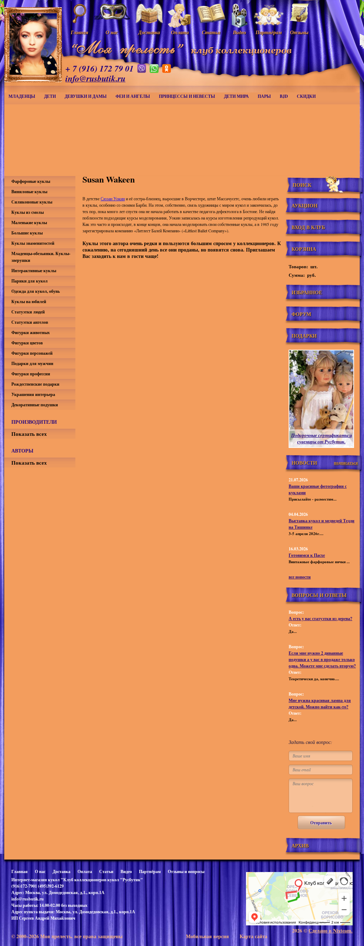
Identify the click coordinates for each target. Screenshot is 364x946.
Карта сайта (253, 936)
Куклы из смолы (27, 212)
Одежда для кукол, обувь (35, 291)
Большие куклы (27, 233)
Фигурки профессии (30, 374)
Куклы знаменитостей (32, 243)
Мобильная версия (207, 936)
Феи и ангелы (133, 96)
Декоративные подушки (34, 405)
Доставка (61, 871)
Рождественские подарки (35, 384)
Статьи (106, 871)
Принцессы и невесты (187, 96)
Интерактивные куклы (33, 271)
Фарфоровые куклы (30, 181)
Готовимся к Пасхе (307, 555)
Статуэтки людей (28, 312)
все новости (300, 577)
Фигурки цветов (27, 343)
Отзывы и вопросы (186, 871)
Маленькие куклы (29, 223)
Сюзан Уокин (113, 198)
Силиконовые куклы (31, 202)
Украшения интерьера (33, 394)
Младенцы (22, 96)
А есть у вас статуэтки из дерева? (320, 618)
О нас (40, 871)
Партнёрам (150, 871)
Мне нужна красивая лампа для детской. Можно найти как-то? (320, 703)
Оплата (84, 871)
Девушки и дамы (86, 96)
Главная (19, 871)
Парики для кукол (29, 281)
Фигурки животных (30, 332)
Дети (50, 96)
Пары (264, 96)
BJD (284, 96)
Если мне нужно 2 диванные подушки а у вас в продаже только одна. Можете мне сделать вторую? (322, 659)
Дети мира (236, 96)
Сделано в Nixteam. (331, 930)
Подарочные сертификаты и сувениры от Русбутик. (321, 438)
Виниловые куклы (29, 192)
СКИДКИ (306, 96)
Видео (126, 871)
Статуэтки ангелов (29, 322)
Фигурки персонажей (32, 353)
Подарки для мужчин (32, 363)
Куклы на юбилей (28, 301)
